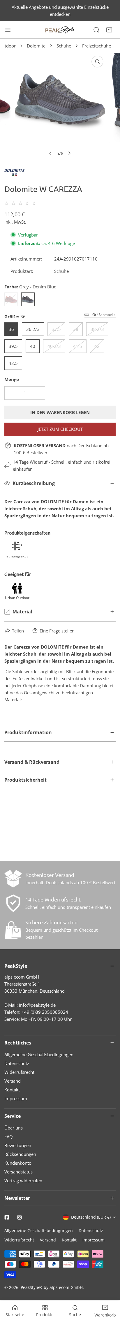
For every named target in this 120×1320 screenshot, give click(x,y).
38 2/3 (97, 329)
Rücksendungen (20, 1154)
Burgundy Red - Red (11, 299)
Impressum (15, 1098)
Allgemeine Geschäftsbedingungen (38, 1054)
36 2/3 (33, 329)
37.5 (56, 329)
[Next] (69, 153)
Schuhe (64, 46)
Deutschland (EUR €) (91, 1217)
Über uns (13, 1128)
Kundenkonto (17, 1163)
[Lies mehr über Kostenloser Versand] (13, 878)
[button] (109, 29)
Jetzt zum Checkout (60, 429)
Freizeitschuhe (96, 46)
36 (11, 329)
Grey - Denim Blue (28, 299)
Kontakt (12, 1090)
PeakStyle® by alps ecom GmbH (52, 1287)
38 (75, 329)
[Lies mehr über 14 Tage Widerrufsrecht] (13, 903)
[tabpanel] (60, 738)
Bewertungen (17, 1145)
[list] (60, 106)
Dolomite (36, 46)
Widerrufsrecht (19, 1072)
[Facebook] (6, 1217)
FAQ (8, 1136)
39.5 (13, 346)
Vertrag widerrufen (23, 1180)
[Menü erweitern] (7, 29)
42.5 (13, 363)
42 (97, 346)
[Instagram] (19, 1217)
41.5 (77, 346)
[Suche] (96, 29)
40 (32, 346)
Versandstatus (18, 1172)
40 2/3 (54, 346)
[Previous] (51, 153)
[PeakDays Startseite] (60, 29)
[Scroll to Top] (109, 1289)
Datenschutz (16, 1063)
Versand (12, 1081)
